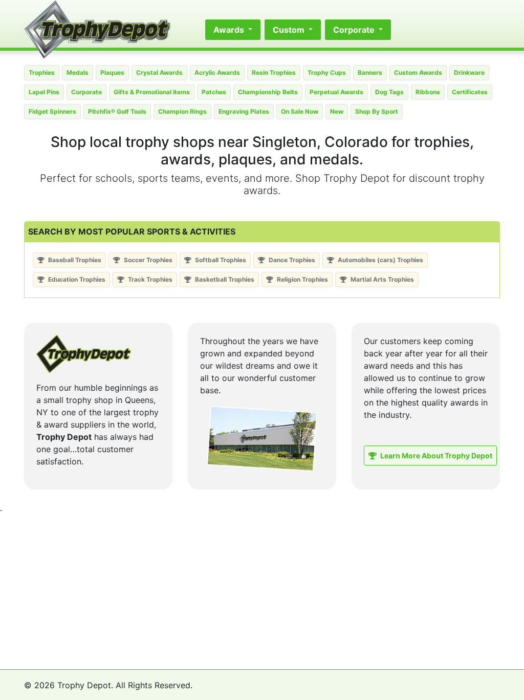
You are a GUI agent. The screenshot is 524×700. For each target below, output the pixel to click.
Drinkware (469, 72)
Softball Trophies (219, 260)
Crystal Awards (159, 72)
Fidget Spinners (52, 111)
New (336, 111)
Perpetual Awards (336, 92)
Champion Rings (182, 111)
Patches (214, 92)
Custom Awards (418, 72)
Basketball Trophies (223, 279)
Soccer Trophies (147, 260)
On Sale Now (299, 111)
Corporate (86, 92)
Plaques (112, 72)
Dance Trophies (291, 260)
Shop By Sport (376, 111)
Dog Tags (389, 92)
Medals (78, 72)
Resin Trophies (274, 72)
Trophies (42, 72)
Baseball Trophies (74, 260)
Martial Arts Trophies (381, 279)
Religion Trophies (301, 279)
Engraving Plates (244, 111)
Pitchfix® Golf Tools (117, 111)
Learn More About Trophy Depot (435, 455)
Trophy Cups (327, 72)
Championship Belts (268, 92)
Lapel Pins (44, 92)
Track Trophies (149, 279)
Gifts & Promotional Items (152, 92)
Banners (370, 72)
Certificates (470, 92)
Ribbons (428, 92)
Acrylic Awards (217, 72)
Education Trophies (76, 279)
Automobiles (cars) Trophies (379, 260)
